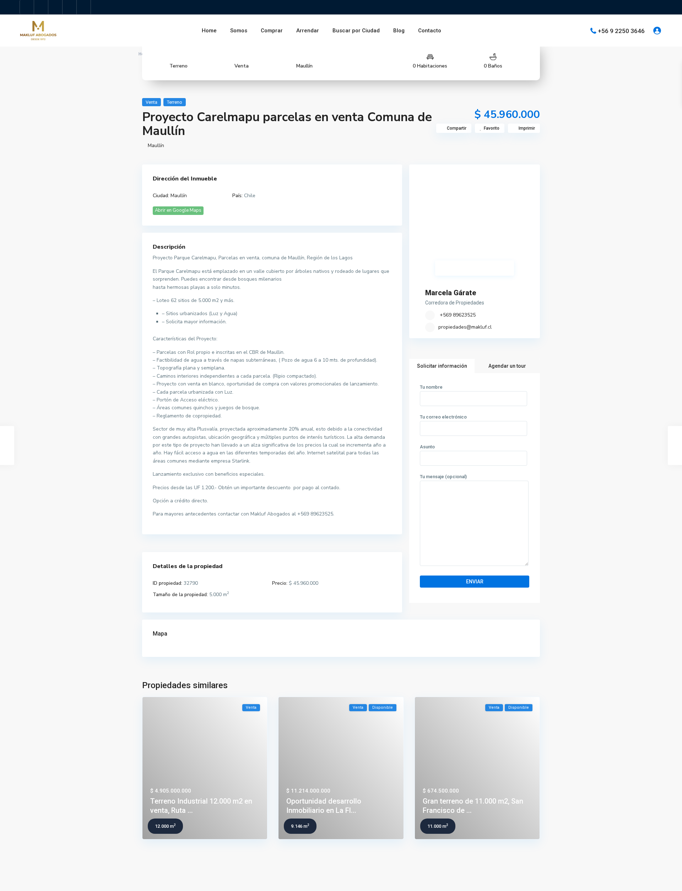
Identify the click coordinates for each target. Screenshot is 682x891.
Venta (241, 66)
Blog (399, 30)
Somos (238, 30)
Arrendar (307, 30)
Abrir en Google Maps (178, 210)
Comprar (272, 30)
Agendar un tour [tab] (507, 366)
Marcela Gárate (450, 292)
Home (209, 30)
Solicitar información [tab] (442, 366)
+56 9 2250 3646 (621, 30)
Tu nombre (431, 387)
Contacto (429, 30)
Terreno (178, 66)
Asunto (427, 446)
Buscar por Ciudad (356, 30)
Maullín (304, 66)
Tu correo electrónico (443, 417)
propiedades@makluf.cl (465, 327)
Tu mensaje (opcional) (443, 476)
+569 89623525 (457, 315)
